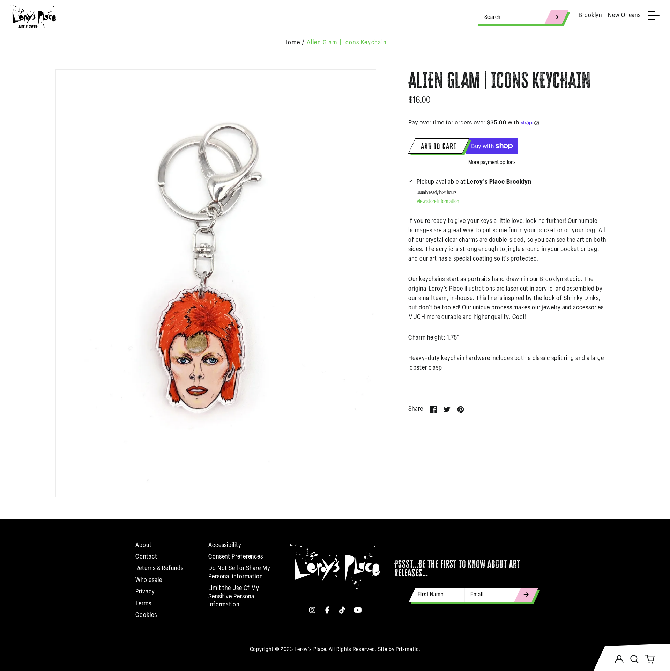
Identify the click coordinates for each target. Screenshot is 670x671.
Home (291, 43)
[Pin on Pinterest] (460, 409)
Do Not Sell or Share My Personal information (239, 573)
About (143, 545)
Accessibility (224, 545)
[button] (634, 659)
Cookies (146, 615)
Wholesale (148, 580)
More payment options (492, 163)
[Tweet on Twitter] (447, 409)
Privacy (145, 592)
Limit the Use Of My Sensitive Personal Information (233, 596)
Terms (143, 604)
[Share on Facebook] (433, 409)
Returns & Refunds (159, 569)
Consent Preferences (235, 557)
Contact (146, 557)
